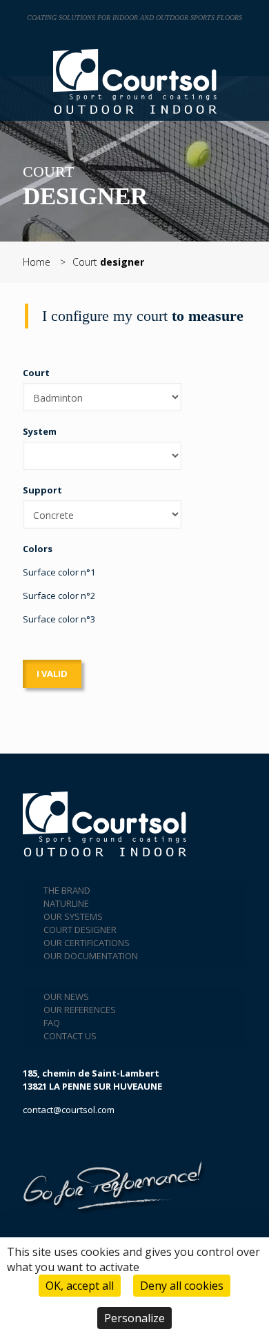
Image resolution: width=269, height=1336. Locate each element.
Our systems (73, 916)
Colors (37, 548)
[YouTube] (45, 1143)
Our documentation (90, 956)
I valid (52, 673)
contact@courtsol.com (68, 1109)
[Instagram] (79, 1143)
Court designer (80, 929)
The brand (66, 890)
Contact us (70, 1036)
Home (36, 261)
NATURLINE (66, 903)
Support (42, 490)
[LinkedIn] (62, 1143)
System (40, 431)
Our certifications (86, 942)
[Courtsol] (134, 81)
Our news (66, 996)
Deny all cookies (181, 1285)
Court (108, 261)
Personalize (134, 1318)
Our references (79, 1009)
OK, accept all (80, 1285)
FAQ (51, 1022)
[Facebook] (29, 1143)
